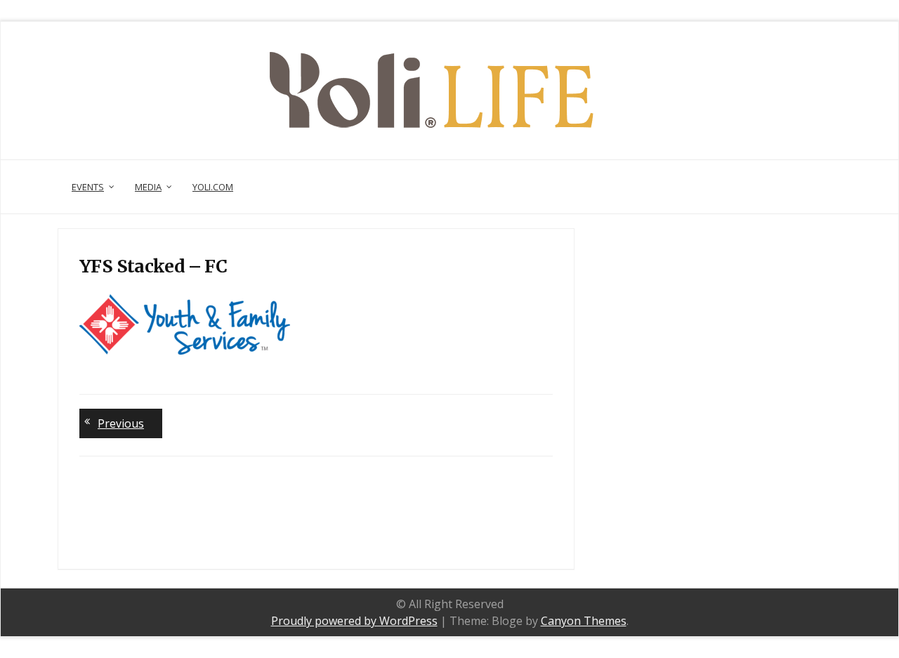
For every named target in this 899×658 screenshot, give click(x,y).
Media (148, 186)
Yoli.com (212, 186)
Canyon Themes (583, 621)
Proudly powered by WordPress (354, 621)
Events (88, 186)
